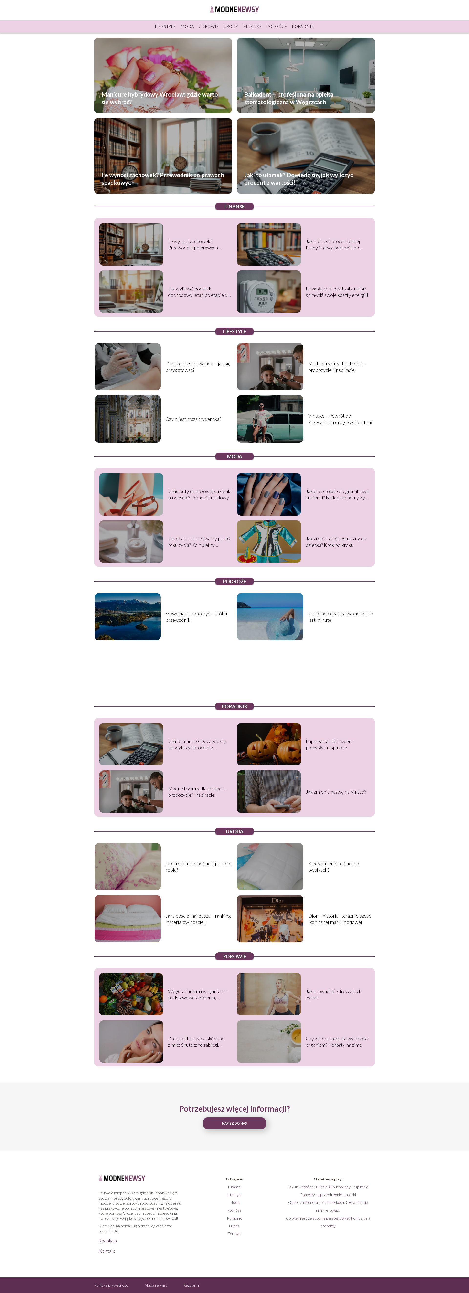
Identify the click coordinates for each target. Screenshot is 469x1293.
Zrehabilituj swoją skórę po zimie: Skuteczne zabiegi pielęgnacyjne (196, 1041)
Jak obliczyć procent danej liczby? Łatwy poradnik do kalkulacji (333, 244)
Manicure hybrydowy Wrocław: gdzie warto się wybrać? (159, 98)
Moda (187, 26)
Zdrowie (209, 26)
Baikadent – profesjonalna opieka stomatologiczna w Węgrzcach (288, 98)
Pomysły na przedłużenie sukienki (328, 1194)
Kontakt (107, 1251)
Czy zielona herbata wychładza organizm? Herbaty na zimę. (337, 1041)
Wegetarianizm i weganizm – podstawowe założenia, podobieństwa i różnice (198, 994)
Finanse (253, 26)
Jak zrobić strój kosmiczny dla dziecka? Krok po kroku (336, 542)
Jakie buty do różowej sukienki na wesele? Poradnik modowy (200, 494)
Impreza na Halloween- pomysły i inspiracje (329, 744)
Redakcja (108, 1240)
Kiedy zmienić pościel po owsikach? (333, 866)
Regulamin (191, 1285)
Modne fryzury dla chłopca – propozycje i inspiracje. (337, 367)
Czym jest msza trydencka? (193, 419)
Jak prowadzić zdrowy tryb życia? (334, 994)
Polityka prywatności (111, 1285)
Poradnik (303, 26)
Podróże (276, 26)
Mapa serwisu (156, 1285)
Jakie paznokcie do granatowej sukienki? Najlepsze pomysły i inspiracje (337, 494)
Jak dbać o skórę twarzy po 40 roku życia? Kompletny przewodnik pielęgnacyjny (199, 542)
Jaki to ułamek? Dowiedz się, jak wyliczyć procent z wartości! (298, 178)
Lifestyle (165, 26)
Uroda (231, 26)
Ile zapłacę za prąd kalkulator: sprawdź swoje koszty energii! (337, 292)
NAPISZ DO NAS (234, 1123)
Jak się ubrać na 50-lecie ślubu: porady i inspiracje (328, 1186)
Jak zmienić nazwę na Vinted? (336, 792)
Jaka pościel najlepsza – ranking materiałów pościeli (198, 919)
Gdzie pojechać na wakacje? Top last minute (340, 616)
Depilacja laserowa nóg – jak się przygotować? (198, 367)
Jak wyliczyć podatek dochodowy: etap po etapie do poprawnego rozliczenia (199, 292)
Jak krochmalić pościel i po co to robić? (199, 866)
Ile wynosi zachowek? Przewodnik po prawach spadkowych (162, 178)
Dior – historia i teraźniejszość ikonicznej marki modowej (339, 919)
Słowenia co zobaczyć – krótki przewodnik (196, 616)
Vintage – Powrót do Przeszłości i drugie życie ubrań (340, 419)
